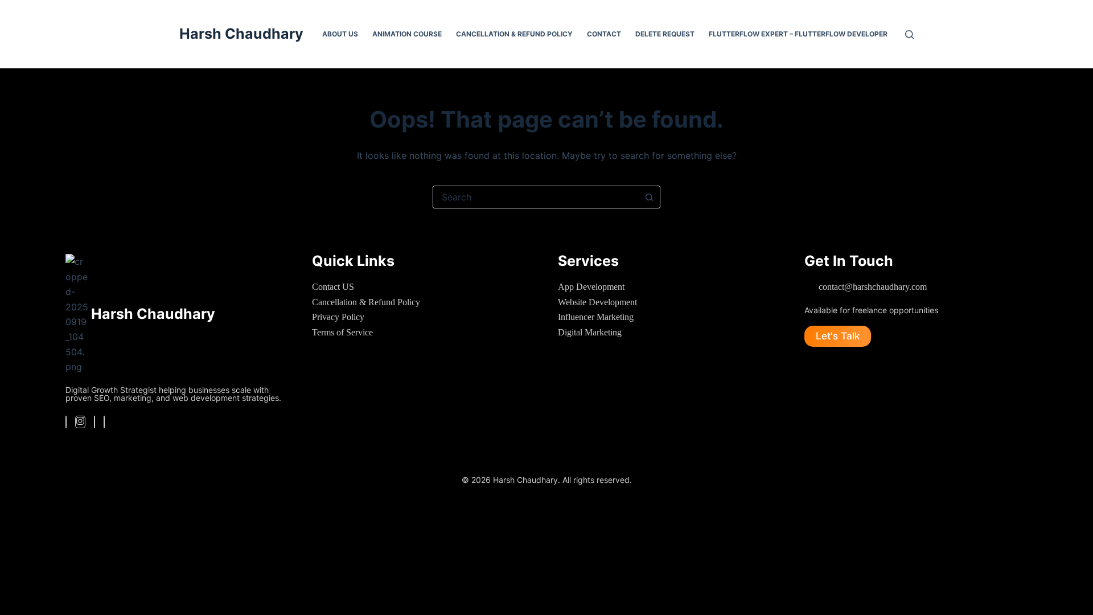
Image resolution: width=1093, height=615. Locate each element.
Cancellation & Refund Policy (514, 34)
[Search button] (649, 197)
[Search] (909, 34)
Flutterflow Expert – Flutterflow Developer (798, 34)
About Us (340, 34)
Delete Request (665, 34)
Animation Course (407, 34)
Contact (604, 34)
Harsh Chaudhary (241, 33)
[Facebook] (66, 422)
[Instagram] (80, 422)
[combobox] (535, 197)
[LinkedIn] (94, 422)
